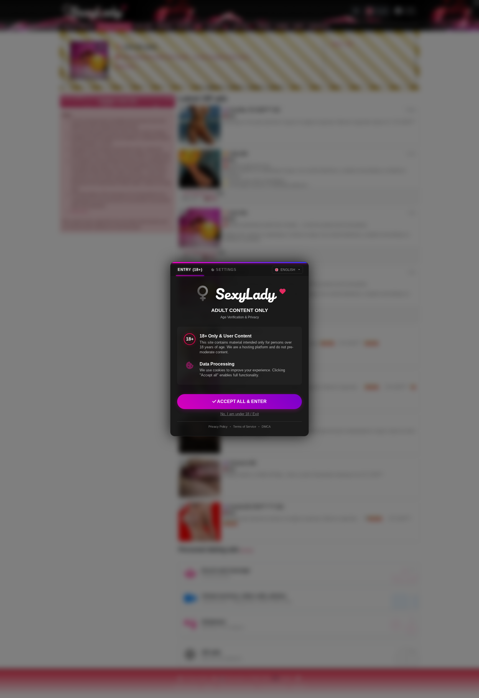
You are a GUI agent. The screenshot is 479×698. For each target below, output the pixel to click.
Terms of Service (244, 426)
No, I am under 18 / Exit (239, 414)
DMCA (266, 426)
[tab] (190, 270)
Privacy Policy (218, 426)
